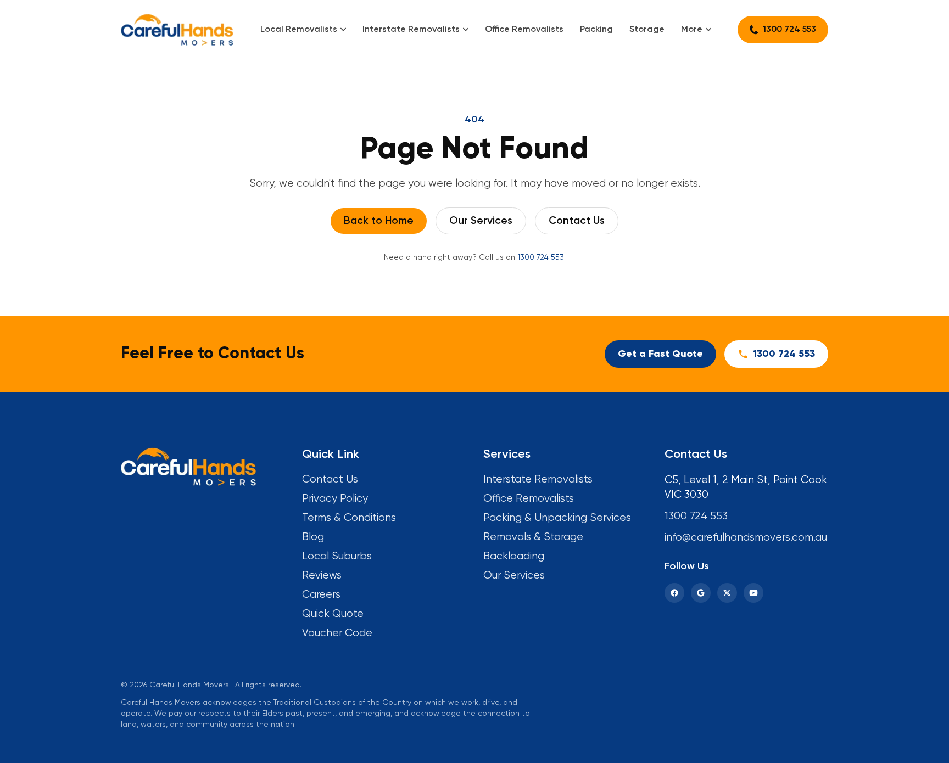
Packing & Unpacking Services (557, 518)
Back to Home (379, 221)
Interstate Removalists (411, 29)
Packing (596, 29)
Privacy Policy (335, 498)
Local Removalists (298, 29)
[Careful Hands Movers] (177, 30)
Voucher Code (337, 633)
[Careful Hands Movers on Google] (701, 593)
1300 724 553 (789, 29)
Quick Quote (333, 614)
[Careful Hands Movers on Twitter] (727, 593)
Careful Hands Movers (189, 685)
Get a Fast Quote (660, 354)
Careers (321, 595)
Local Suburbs (337, 556)
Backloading (513, 556)
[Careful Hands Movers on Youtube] (753, 593)
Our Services (480, 221)
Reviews (322, 575)
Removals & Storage (533, 537)
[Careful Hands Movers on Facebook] (674, 593)
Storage (647, 29)
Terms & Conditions (349, 518)
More (691, 29)
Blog (313, 537)
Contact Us (577, 221)
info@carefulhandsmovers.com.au (746, 537)
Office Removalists (524, 29)
